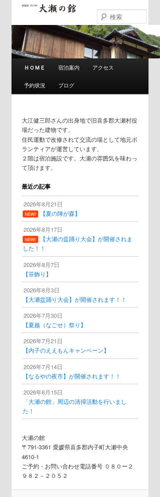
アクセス (103, 67)
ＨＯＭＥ (34, 67)
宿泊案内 (69, 67)
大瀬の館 (49, 13)
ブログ (66, 85)
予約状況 (34, 85)
